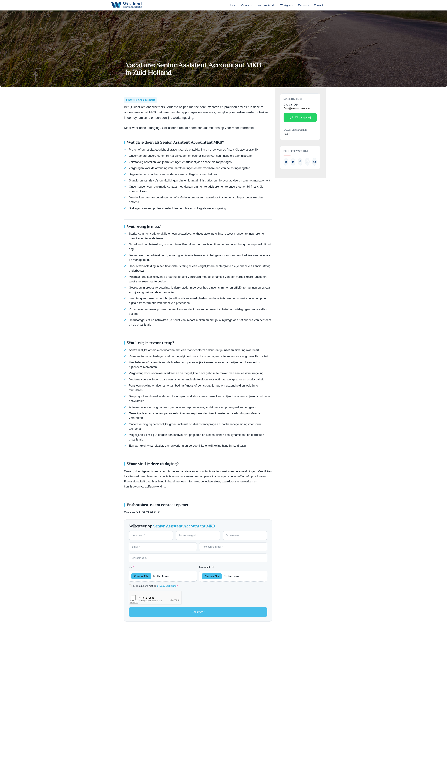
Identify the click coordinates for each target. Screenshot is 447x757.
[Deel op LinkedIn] (286, 162)
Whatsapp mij (303, 117)
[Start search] (330, 6)
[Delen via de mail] (314, 162)
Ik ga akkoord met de (155, 585)
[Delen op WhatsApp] (307, 162)
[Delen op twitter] (293, 162)
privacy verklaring (167, 586)
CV (131, 567)
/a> (300, 162)
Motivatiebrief (206, 567)
